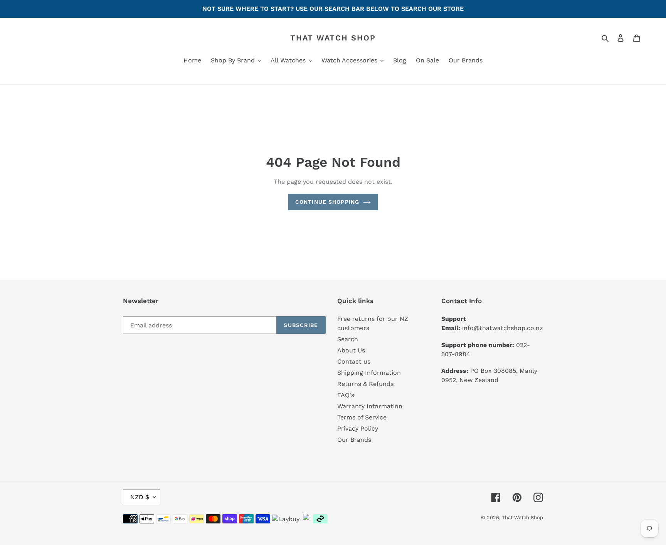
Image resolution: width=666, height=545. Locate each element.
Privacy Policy (357, 428)
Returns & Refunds (365, 383)
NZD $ (139, 497)
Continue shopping (327, 202)
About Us (351, 350)
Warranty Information (369, 406)
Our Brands (354, 439)
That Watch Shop (333, 37)
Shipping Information (369, 372)
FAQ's (345, 395)
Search (347, 339)
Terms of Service (362, 417)
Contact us (353, 361)
